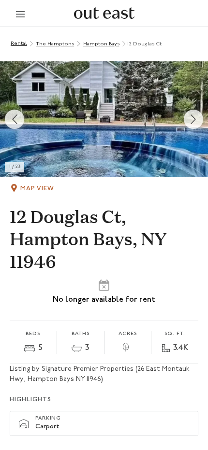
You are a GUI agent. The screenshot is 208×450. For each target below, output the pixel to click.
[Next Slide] (193, 119)
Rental (19, 43)
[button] (104, 119)
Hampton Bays (101, 44)
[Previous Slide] (14, 119)
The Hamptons (55, 44)
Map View (37, 188)
